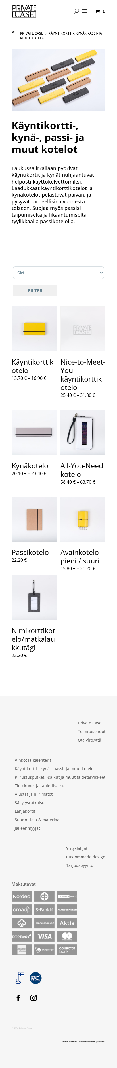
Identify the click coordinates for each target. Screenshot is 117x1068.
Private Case (89, 723)
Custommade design (85, 857)
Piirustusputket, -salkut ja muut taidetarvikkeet (60, 777)
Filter (35, 291)
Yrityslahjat (76, 848)
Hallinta (101, 1041)
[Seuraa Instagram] (33, 997)
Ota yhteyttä (89, 740)
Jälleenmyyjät (27, 828)
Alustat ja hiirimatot (34, 794)
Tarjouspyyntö (79, 865)
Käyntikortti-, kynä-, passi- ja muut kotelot (55, 769)
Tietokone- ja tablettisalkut (40, 786)
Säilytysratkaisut (30, 803)
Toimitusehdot (91, 732)
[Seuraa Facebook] (18, 997)
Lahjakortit (25, 811)
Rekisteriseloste (87, 1041)
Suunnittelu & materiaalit (39, 820)
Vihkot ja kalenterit (33, 760)
